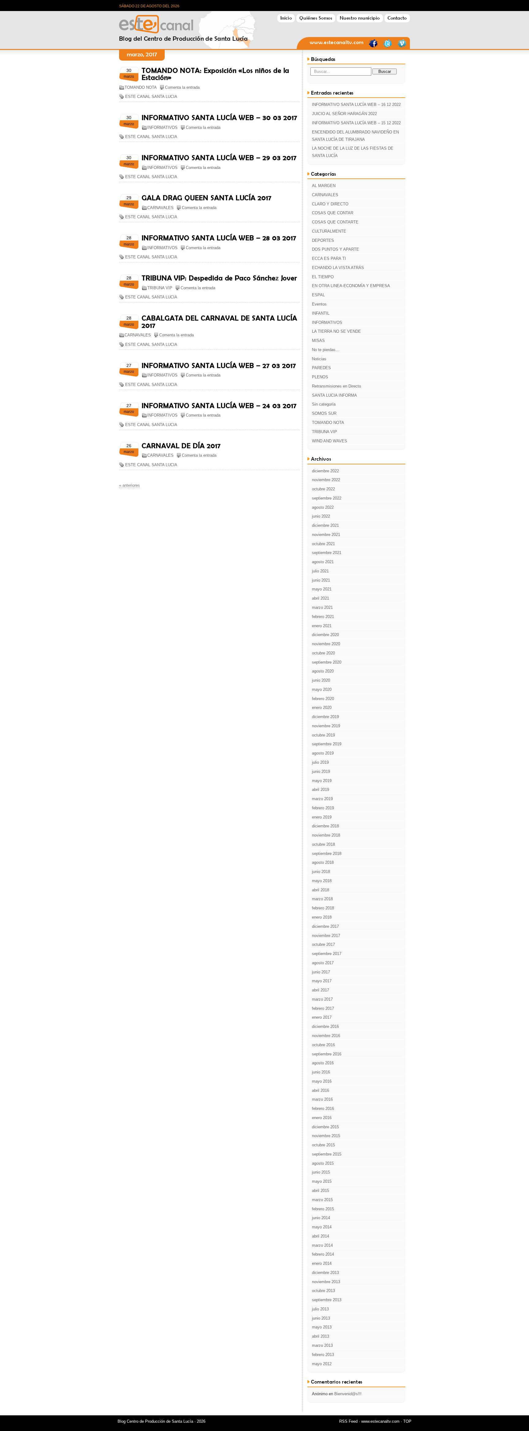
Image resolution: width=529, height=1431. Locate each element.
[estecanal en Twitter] (387, 46)
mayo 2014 (322, 1227)
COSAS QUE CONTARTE (335, 222)
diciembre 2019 (325, 716)
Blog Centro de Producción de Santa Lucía (183, 22)
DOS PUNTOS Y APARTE (335, 249)
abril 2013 (320, 1336)
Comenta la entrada (182, 87)
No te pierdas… (326, 349)
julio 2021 (320, 571)
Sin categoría (324, 404)
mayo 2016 (322, 1081)
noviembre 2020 (326, 644)
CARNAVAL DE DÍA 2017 (181, 446)
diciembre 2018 (325, 826)
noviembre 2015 (326, 1135)
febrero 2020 (323, 698)
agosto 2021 (323, 562)
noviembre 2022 (326, 480)
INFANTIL (320, 313)
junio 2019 (321, 771)
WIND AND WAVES (329, 441)
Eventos (319, 304)
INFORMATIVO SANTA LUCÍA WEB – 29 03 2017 (219, 158)
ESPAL (318, 295)
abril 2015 (320, 1190)
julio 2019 (320, 762)
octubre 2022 (323, 489)
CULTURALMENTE (329, 231)
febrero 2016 (323, 1108)
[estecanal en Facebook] (373, 46)
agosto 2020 (323, 671)
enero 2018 (322, 917)
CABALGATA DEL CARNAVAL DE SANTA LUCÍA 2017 (219, 321)
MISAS (318, 340)
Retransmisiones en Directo (336, 386)
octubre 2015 (323, 1145)
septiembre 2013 (326, 1300)
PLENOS (320, 377)
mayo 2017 (322, 981)
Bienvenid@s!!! (348, 1394)
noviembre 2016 (326, 1035)
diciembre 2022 (325, 471)
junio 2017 (321, 972)
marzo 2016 (322, 1099)
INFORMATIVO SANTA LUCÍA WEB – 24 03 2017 (219, 406)
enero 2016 (322, 1117)
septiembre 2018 (326, 853)
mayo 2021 (322, 589)
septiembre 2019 (326, 744)
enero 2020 (322, 707)
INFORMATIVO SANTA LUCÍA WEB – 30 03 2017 (219, 118)
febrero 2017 (323, 1008)
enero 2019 (322, 817)
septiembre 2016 (326, 1054)
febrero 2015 (323, 1209)
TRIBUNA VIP (159, 288)
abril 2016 (320, 1090)
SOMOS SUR (324, 413)
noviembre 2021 (326, 534)
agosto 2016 (323, 1063)
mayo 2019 (322, 780)
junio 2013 (321, 1318)
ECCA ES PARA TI (329, 258)
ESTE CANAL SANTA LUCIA (151, 96)
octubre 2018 (323, 844)
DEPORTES (323, 240)
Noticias (319, 359)
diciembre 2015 (325, 1127)
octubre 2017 (323, 944)
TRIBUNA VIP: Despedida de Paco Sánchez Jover (219, 278)
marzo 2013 (322, 1345)
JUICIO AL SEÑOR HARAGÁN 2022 (344, 113)
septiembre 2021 (326, 552)
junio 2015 (321, 1172)
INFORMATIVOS (162, 127)
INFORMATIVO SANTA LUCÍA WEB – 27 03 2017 (219, 365)
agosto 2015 (323, 1163)
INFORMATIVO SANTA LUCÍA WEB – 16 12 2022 (356, 104)
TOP (407, 1421)
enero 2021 (322, 626)
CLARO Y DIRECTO (330, 204)
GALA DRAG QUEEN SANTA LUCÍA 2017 (207, 198)
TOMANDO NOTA (141, 87)
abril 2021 (320, 598)
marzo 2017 (322, 999)
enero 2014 (322, 1263)
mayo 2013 (322, 1327)
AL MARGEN (324, 185)
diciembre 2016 (325, 1026)
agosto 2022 (323, 507)
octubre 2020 (323, 653)
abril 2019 (320, 789)
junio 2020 (321, 680)
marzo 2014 (322, 1245)
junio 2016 (321, 1072)
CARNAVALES (160, 207)
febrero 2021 (323, 616)
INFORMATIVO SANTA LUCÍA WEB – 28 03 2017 (219, 238)
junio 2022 (321, 516)
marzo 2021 (322, 607)
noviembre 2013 (326, 1281)
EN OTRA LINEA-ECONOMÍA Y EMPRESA (351, 285)
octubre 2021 (323, 543)
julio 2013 (320, 1309)
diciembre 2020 (325, 634)
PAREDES (321, 367)
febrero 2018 (323, 908)
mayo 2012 (322, 1364)
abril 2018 (320, 890)
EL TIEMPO (323, 277)
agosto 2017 (323, 963)
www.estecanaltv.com (337, 42)
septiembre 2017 (326, 953)
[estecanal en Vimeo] (402, 46)
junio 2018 (321, 871)
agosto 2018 (323, 862)
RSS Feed (348, 1421)
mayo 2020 (322, 689)
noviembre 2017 (326, 935)
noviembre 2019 (326, 726)
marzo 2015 (322, 1199)
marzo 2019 (322, 798)
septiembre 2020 (326, 662)
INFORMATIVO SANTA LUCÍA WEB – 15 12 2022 (356, 123)
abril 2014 (320, 1236)
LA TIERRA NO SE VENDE (336, 331)
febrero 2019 (323, 808)
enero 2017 (322, 1017)
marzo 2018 (322, 899)
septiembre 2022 (326, 498)
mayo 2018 (322, 880)
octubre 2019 (323, 735)
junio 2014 (321, 1218)
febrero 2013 (323, 1354)
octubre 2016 (323, 1045)
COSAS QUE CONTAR (332, 213)
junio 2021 (321, 580)
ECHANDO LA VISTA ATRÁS (338, 267)
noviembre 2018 (326, 835)
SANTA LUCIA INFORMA (334, 395)
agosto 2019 (323, 753)
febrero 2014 (323, 1254)
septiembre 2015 (326, 1154)
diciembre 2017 (325, 926)
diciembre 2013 (325, 1272)
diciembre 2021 (325, 525)
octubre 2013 (323, 1290)
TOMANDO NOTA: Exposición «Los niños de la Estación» (215, 73)
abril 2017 (320, 990)
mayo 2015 (322, 1181)
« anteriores (129, 485)
